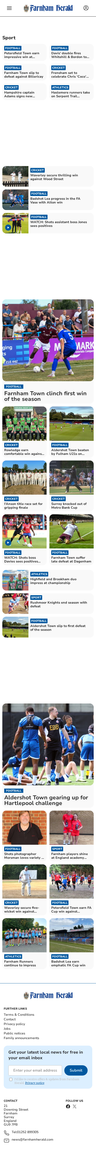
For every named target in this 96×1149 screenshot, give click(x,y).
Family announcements (21, 1038)
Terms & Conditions (19, 1014)
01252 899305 (27, 1132)
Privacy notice (34, 1083)
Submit (76, 1070)
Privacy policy (14, 1024)
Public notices (14, 1033)
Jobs (7, 1028)
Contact (10, 1019)
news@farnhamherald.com (32, 1140)
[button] (9, 8)
